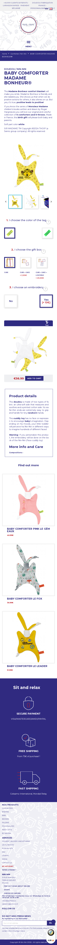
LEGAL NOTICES (8, 845)
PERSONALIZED (8, 826)
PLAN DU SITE (7, 848)
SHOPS (7, 890)
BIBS (4, 815)
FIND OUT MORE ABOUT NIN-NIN (17, 886)
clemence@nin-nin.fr (10, 904)
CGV (3, 852)
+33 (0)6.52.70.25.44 (9, 901)
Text (46, 325)
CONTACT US (7, 863)
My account (8, 866)
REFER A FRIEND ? (9, 870)
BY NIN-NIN (6, 833)
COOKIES (5, 856)
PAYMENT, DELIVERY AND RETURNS (16, 841)
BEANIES (5, 819)
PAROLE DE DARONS (12, 893)
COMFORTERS (7, 808)
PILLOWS (5, 823)
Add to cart (34, 378)
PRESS (4, 859)
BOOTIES (5, 812)
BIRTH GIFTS (7, 830)
